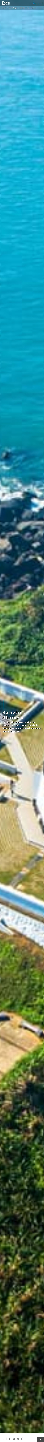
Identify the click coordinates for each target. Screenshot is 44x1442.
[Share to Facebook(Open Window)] (9, 1439)
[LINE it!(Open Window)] (18, 1439)
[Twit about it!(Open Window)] (14, 1439)
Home (4, 8)
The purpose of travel (28, 8)
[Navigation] (40, 3)
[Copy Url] (22, 1439)
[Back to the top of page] (40, 1439)
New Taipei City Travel (7, 3)
